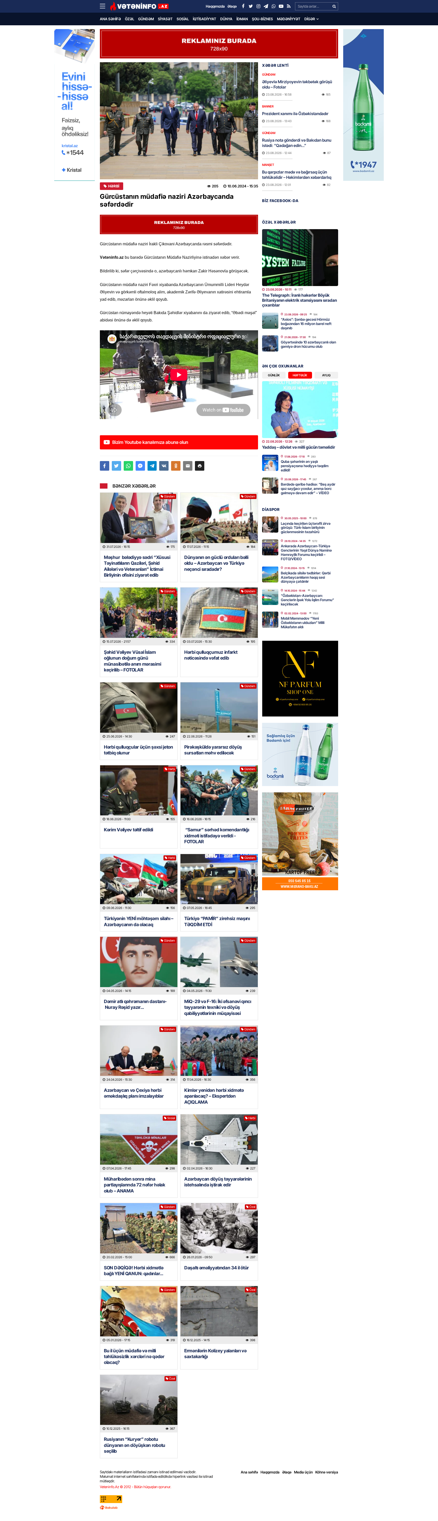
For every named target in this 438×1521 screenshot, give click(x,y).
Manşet (268, 165)
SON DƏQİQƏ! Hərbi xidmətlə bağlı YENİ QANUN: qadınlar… (133, 1270)
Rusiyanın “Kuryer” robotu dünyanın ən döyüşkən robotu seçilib (134, 1445)
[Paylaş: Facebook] (104, 466)
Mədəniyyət (288, 19)
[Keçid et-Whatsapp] (273, 6)
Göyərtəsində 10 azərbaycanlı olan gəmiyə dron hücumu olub (308, 344)
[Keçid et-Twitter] (250, 6)
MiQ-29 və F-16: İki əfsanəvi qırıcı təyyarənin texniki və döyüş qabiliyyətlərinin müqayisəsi (217, 1007)
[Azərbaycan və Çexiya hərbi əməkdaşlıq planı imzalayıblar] (138, 1054)
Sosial (183, 19)
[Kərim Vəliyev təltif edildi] (138, 794)
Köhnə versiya (326, 1472)
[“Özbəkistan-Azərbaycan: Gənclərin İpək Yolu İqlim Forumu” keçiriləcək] (270, 597)
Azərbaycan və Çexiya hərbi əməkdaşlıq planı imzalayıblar (133, 1093)
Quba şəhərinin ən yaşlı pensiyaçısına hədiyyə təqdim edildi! (304, 465)
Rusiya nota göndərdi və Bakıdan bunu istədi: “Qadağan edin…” (296, 143)
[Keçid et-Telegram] (266, 6)
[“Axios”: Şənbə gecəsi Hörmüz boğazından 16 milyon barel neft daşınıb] (270, 321)
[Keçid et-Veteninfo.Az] (139, 6)
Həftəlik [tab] (300, 375)
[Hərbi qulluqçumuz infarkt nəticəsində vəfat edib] (219, 616)
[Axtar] (334, 6)
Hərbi (113, 186)
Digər (309, 19)
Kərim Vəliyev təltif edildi (128, 829)
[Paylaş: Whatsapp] (128, 466)
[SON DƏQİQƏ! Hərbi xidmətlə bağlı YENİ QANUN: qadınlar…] (138, 1232)
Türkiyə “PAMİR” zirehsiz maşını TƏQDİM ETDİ (217, 921)
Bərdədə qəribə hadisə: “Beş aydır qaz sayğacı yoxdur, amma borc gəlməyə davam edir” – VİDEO (308, 488)
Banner (267, 106)
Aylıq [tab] (326, 375)
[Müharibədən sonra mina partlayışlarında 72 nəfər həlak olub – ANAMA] (138, 1143)
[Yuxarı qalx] (424, 1507)
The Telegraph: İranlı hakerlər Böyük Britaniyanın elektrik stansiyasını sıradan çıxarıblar (299, 300)
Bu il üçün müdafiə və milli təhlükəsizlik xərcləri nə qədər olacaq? (134, 1356)
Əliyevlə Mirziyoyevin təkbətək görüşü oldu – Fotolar (297, 84)
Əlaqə (286, 1472)
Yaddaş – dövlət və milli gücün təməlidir (298, 447)
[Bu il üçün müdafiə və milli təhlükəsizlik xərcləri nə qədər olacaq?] (138, 1315)
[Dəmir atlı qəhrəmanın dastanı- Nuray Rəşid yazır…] (138, 966)
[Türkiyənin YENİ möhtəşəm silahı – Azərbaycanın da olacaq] (138, 883)
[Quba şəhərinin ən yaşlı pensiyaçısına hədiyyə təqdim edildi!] (270, 463)
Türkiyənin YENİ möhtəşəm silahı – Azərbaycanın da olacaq (138, 921)
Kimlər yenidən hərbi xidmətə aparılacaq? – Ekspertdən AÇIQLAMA (214, 1096)
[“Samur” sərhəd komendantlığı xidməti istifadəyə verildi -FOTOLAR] (219, 794)
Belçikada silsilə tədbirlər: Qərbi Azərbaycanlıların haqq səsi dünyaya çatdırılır (306, 577)
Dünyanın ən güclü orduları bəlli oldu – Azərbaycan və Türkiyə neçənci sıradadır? (216, 563)
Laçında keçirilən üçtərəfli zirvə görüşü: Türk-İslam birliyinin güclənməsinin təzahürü (306, 527)
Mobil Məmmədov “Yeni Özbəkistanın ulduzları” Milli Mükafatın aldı (302, 622)
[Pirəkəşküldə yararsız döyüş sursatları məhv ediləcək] (219, 711)
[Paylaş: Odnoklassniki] (175, 466)
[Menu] (105, 6)
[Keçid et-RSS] (289, 6)
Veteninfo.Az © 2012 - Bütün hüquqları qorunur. (135, 1487)
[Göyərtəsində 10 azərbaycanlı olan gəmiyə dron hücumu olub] (270, 343)
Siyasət (165, 19)
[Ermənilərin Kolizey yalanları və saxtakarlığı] (219, 1315)
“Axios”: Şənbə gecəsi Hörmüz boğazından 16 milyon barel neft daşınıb (306, 323)
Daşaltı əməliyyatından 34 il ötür (216, 1267)
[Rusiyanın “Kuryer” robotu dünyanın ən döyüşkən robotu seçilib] (138, 1404)
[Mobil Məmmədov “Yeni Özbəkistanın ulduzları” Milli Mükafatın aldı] (270, 620)
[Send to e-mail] (187, 466)
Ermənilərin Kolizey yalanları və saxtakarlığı (215, 1353)
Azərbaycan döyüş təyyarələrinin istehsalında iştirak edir (218, 1181)
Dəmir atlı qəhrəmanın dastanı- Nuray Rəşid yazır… (135, 1004)
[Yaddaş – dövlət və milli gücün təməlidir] (300, 409)
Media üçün (303, 1472)
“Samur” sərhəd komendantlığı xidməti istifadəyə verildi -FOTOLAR (216, 835)
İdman (242, 19)
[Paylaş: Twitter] (116, 466)
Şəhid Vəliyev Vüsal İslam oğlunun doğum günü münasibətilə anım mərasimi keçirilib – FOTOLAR (132, 660)
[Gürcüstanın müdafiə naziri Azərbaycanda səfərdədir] (179, 120)
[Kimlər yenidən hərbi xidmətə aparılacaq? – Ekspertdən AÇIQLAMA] (219, 1054)
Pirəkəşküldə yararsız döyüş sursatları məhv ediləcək (213, 749)
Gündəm (146, 19)
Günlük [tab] (274, 375)
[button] (199, 466)
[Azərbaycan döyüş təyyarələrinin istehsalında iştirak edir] (219, 1143)
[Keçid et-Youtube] (281, 6)
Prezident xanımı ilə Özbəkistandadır (295, 113)
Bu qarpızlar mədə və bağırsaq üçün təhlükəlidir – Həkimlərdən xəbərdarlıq (296, 174)
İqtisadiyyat (204, 19)
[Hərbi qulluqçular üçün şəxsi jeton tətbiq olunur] (138, 711)
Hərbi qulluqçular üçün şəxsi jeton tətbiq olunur (138, 749)
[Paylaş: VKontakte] (164, 466)
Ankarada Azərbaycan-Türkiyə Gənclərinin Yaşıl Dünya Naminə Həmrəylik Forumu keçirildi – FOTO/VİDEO (306, 552)
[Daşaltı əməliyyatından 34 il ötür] (219, 1232)
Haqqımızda (270, 1472)
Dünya (226, 19)
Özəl (129, 19)
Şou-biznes (262, 19)
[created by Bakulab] (219, 1508)
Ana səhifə (110, 19)
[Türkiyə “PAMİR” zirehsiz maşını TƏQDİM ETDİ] (219, 883)
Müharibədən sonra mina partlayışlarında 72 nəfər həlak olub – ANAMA (134, 1184)
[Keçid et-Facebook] (243, 6)
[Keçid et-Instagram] (258, 6)
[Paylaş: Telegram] (152, 466)
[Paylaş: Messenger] (140, 466)
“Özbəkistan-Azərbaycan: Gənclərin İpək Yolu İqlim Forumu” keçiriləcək (307, 599)
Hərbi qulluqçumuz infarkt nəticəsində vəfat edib (211, 655)
